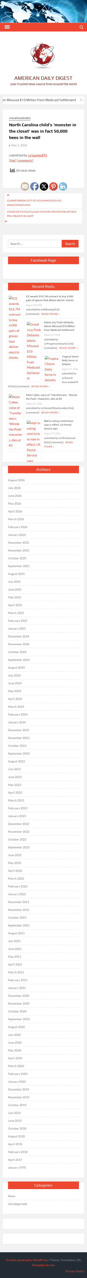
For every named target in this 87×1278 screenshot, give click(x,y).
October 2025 (17, 558)
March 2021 (16, 972)
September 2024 (19, 659)
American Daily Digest (43, 78)
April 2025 (15, 605)
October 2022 (17, 839)
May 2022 (14, 863)
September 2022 (19, 847)
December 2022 (18, 824)
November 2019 (18, 1097)
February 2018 (17, 1152)
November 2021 (18, 909)
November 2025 (18, 550)
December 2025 (18, 542)
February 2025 (17, 620)
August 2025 (16, 574)
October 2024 (17, 652)
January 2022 (17, 894)
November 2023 (18, 738)
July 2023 (14, 769)
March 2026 (16, 519)
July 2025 (14, 581)
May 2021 (14, 956)
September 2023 (19, 753)
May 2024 (14, 691)
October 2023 (17, 745)
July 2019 (14, 1113)
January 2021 (17, 988)
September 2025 (19, 566)
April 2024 (15, 699)
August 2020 (16, 1027)
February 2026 (17, 527)
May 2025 (14, 597)
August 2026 (16, 480)
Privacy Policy (75, 1271)
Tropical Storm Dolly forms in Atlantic (70, 360)
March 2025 (16, 613)
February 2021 (17, 980)
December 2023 (18, 730)
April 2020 (15, 1058)
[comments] (25, 160)
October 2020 (17, 1011)
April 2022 (15, 870)
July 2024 (14, 675)
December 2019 (18, 1089)
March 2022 (16, 878)
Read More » (68, 347)
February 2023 (17, 808)
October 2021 (17, 917)
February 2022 (17, 886)
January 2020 (17, 1081)
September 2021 (19, 925)
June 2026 (15, 495)
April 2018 (15, 1144)
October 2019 (17, 1105)
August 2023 (16, 761)
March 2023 (16, 800)
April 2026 (15, 511)
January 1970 (17, 1167)
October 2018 (17, 1128)
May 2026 (14, 503)
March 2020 (16, 1066)
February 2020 (17, 1074)
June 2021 (15, 949)
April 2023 (15, 792)
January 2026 (17, 534)
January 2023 (17, 816)
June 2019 (15, 1120)
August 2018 (16, 1136)
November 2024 (18, 644)
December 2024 (18, 636)
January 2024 (17, 722)
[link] (12, 160)
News (11, 1196)
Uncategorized (19, 118)
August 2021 (16, 933)
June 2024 (15, 683)
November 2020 (18, 1003)
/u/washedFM (37, 155)
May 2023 (14, 784)
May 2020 (14, 1050)
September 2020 (19, 1019)
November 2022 (18, 831)
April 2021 (15, 964)
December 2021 (18, 902)
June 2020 (15, 1042)
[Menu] (7, 27)
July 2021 (14, 941)
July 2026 (14, 488)
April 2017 (15, 1159)
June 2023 (15, 777)
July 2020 (14, 1034)
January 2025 (17, 628)
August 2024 (16, 667)
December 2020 (18, 995)
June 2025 (15, 589)
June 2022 (15, 855)
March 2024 (16, 706)
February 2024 (17, 714)
